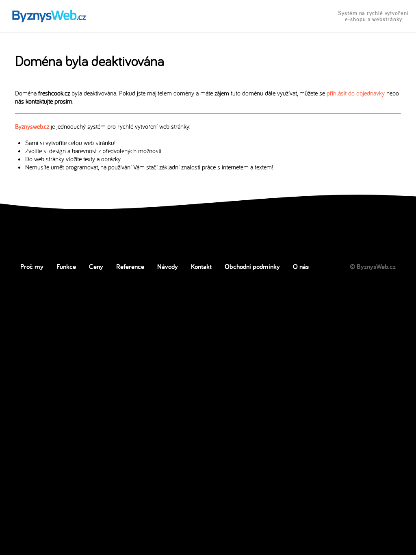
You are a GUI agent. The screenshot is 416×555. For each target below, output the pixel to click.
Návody (167, 266)
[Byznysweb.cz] (48, 16)
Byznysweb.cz (32, 126)
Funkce (66, 266)
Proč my (31, 266)
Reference (130, 266)
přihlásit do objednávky (356, 93)
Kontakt (201, 266)
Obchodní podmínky (252, 266)
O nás (301, 266)
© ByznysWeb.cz (373, 266)
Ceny (96, 266)
